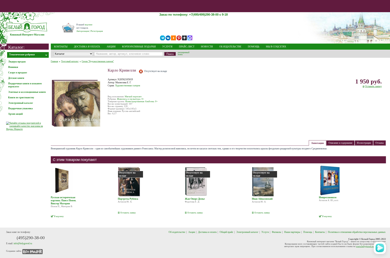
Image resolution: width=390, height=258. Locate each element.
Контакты (320, 232)
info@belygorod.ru (23, 243)
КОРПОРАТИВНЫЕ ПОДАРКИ (139, 46)
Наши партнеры (292, 232)
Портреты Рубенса (128, 198)
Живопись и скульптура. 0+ (130, 99)
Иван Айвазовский (262, 198)
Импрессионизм (327, 197)
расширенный (183, 54)
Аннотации (317, 143)
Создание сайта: (14, 251)
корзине (88, 24)
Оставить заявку (373, 86)
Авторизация (82, 31)
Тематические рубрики (22, 54)
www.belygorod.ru (365, 246)
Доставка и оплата (207, 232)
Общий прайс (226, 232)
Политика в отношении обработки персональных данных (357, 232)
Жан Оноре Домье (195, 198)
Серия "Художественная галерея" (98, 61)
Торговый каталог (70, 61)
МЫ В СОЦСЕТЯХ (276, 46)
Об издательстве (177, 232)
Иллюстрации (364, 142)
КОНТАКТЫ (60, 46)
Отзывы (379, 142)
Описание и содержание (340, 142)
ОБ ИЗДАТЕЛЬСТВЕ (230, 46)
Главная (54, 61)
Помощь (307, 232)
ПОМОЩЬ (253, 46)
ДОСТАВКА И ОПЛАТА (87, 46)
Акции (191, 232)
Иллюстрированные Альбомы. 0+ (141, 101)
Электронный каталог (247, 232)
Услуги (265, 232)
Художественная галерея (127, 85)
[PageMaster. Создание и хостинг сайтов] (32, 251)
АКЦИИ (111, 46)
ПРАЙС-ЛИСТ (186, 46)
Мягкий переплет (133, 96)
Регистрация (97, 31)
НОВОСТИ (207, 46)
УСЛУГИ (167, 46)
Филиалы (276, 232)
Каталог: (16, 47)
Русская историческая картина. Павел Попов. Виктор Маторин (63, 200)
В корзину (59, 216)
